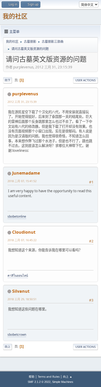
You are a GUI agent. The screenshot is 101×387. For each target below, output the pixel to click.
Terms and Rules (49, 376)
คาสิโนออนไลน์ (18, 275)
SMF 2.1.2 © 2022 (39, 381)
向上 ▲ (67, 376)
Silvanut (21, 291)
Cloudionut (23, 232)
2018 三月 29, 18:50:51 (22, 299)
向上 (7, 347)
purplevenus (25, 94)
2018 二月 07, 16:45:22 (22, 240)
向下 (7, 80)
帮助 (31, 376)
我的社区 (15, 16)
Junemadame (26, 173)
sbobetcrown (17, 334)
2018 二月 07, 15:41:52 (22, 181)
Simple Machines (62, 381)
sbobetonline (17, 216)
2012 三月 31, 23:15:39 (22, 102)
